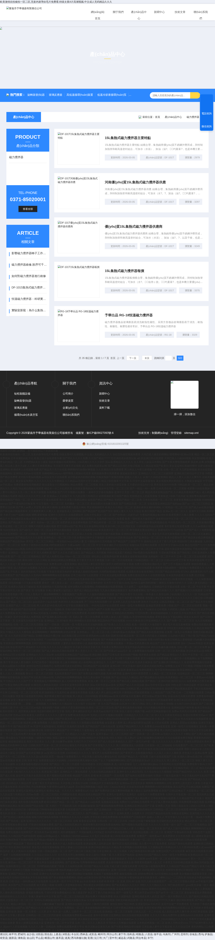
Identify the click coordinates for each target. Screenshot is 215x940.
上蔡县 (57, 934)
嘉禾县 (59, 937)
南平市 (12, 934)
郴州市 (101, 934)
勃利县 (131, 934)
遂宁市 (122, 934)
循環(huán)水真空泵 (26, 414)
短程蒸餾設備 (22, 393)
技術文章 (180, 12)
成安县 (93, 934)
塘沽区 (4, 934)
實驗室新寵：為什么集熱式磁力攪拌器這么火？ (29, 310)
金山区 (30, 937)
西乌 (200, 934)
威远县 (122, 937)
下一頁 (132, 358)
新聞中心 (159, 12)
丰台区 (75, 934)
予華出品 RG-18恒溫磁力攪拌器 (129, 315)
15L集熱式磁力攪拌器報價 (124, 271)
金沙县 (30, 934)
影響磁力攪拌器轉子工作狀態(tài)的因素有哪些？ (29, 253)
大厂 (105, 937)
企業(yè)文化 (70, 407)
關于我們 (118, 12)
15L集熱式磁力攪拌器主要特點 (128, 138)
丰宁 (150, 937)
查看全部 (28, 209)
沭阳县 (66, 934)
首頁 (157, 117)
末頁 (147, 358)
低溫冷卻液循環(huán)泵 (111, 94)
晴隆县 (140, 934)
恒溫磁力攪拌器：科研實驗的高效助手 (29, 299)
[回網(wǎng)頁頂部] (206, 99)
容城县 (193, 934)
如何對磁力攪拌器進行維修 (29, 276)
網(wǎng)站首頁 (97, 15)
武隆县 (131, 937)
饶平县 (157, 934)
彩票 (90, 937)
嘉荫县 (12, 937)
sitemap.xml (191, 432)
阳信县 (48, 934)
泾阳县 (39, 934)
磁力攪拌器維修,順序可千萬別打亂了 (29, 264)
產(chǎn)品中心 (139, 15)
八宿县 (149, 934)
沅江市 (98, 937)
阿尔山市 (112, 934)
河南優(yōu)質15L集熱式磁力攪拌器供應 (135, 182)
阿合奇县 (141, 937)
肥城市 (21, 934)
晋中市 (113, 937)
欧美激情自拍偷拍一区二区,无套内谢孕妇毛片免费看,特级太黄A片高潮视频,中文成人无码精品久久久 (56, 1)
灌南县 (21, 937)
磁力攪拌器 (193, 117)
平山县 (39, 937)
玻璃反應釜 (55, 94)
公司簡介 (68, 393)
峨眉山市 (50, 937)
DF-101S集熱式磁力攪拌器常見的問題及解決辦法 (29, 287)
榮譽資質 (68, 400)
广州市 (175, 934)
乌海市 (166, 934)
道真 (67, 937)
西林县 (84, 934)
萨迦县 (208, 934)
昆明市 (184, 934)
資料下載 (104, 407)
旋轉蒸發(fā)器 (36, 94)
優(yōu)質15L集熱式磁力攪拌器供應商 (133, 226)
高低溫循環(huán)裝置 (80, 94)
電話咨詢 (207, 113)
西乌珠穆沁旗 (78, 937)
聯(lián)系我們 (201, 15)
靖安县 (4, 937)
